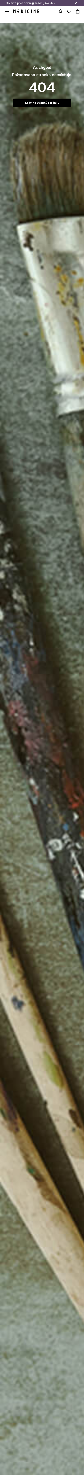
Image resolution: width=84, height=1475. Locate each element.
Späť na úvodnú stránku (42, 103)
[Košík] (76, 11)
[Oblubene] (69, 11)
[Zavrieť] (75, 3)
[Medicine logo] (26, 11)
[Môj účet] (60, 11)
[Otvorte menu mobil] (8, 11)
